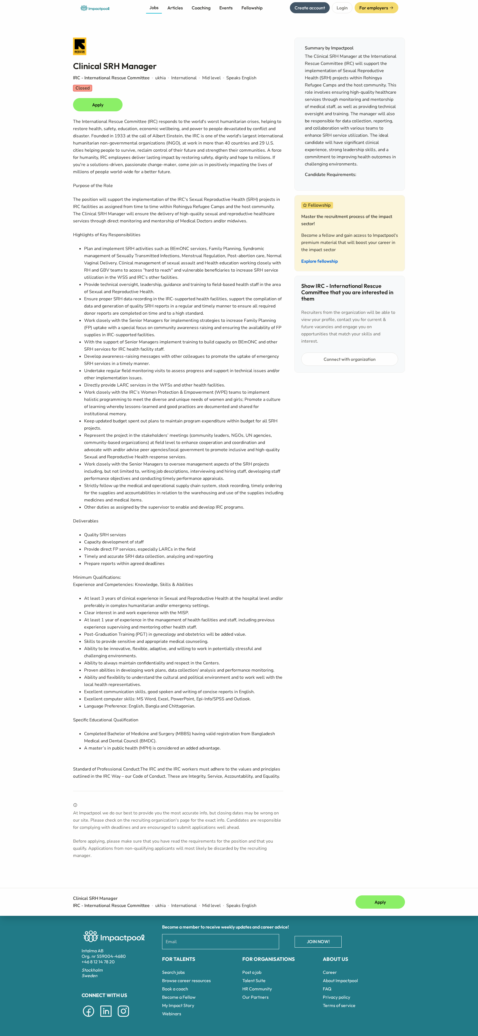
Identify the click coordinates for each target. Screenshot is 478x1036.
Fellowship (252, 7)
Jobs (154, 7)
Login (342, 7)
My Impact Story (178, 1005)
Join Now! (318, 941)
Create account (310, 7)
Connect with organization (350, 359)
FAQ (327, 989)
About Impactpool (340, 980)
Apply (97, 104)
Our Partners (255, 997)
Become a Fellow (179, 997)
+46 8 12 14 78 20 (98, 961)
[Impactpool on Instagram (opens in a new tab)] (123, 1018)
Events (226, 7)
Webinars (171, 1013)
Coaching (201, 7)
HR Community (257, 989)
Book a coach (175, 989)
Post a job (251, 972)
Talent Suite (254, 980)
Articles (175, 7)
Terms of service (339, 1005)
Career (330, 972)
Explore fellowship (319, 261)
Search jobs (173, 972)
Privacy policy (336, 997)
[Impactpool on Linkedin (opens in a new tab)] (106, 1018)
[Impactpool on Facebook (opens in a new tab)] (88, 1018)
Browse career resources (186, 980)
